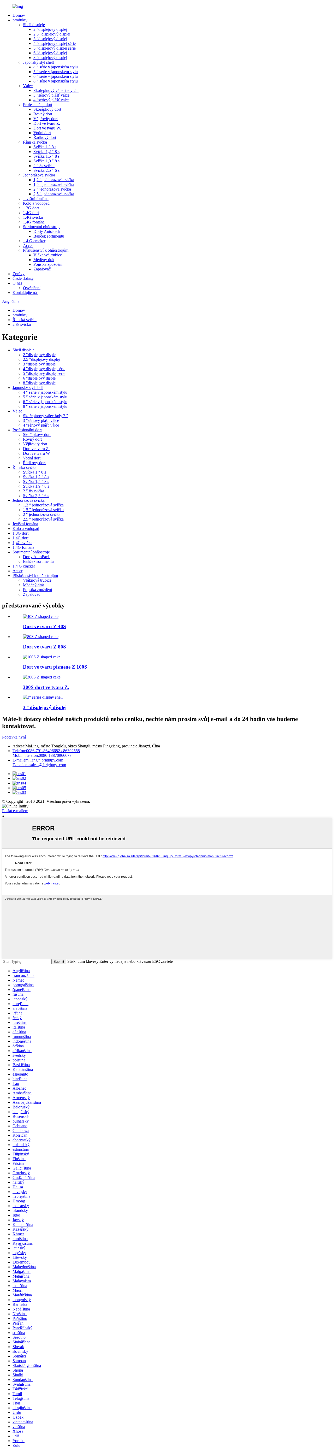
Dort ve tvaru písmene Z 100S (55, 667)
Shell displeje (34, 24)
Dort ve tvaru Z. (46, 123)
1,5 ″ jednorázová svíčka (53, 184)
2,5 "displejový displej (51, 34)
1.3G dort (31, 208)
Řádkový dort (44, 137)
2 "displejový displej (50, 29)
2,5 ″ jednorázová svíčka (53, 194)
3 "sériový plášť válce (51, 95)
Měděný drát (43, 259)
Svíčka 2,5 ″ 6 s (46, 170)
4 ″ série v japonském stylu (55, 67)
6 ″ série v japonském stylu (55, 76)
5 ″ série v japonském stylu (55, 71)
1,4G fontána (34, 222)
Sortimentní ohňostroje (41, 227)
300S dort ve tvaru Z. (46, 687)
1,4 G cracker (34, 241)
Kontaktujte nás (25, 292)
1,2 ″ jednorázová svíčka (53, 180)
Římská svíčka (35, 142)
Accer (28, 245)
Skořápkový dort (47, 109)
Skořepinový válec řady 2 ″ (56, 90)
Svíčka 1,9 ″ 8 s (46, 161)
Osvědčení (31, 288)
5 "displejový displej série (54, 48)
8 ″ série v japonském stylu (55, 81)
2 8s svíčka (22, 324)
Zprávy (19, 273)
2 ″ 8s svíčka (44, 165)
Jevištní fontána (36, 198)
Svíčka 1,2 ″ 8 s (46, 151)
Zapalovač (42, 269)
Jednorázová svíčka (39, 175)
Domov (19, 15)
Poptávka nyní (14, 737)
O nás (17, 283)
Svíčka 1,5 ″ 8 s (46, 156)
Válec (28, 86)
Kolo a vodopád (36, 203)
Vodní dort (42, 133)
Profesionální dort (37, 104)
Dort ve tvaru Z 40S (44, 626)
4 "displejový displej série (54, 43)
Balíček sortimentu (48, 236)
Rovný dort (42, 114)
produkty (20, 20)
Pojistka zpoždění (47, 264)
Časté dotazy (23, 278)
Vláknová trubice (47, 255)
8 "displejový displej (50, 57)
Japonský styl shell (38, 62)
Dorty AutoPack (46, 231)
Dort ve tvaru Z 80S (44, 647)
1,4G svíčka (33, 217)
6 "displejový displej (50, 53)
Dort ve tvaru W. (47, 128)
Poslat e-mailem (15, 810)
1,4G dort (31, 212)
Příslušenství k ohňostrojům (45, 250)
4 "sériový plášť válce (51, 100)
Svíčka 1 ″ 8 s (44, 147)
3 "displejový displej (50, 39)
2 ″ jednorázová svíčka (52, 189)
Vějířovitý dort (45, 118)
